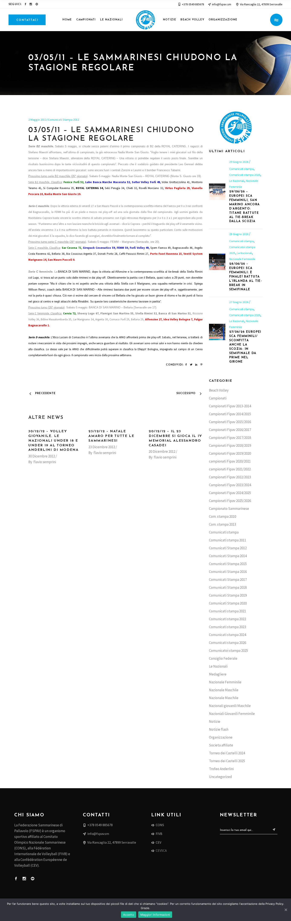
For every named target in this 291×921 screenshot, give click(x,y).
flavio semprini (44, 462)
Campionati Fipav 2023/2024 (230, 485)
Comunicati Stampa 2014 (228, 556)
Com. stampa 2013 (222, 524)
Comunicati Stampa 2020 (228, 603)
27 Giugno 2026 (239, 302)
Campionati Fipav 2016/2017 (230, 429)
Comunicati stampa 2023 (227, 627)
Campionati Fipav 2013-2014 (230, 406)
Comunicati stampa (241, 169)
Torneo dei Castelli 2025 (227, 761)
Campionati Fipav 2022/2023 (230, 477)
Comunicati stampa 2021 (227, 611)
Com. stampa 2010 (222, 516)
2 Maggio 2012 (37, 119)
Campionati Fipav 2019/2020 (230, 453)
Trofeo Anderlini (221, 768)
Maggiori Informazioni (155, 914)
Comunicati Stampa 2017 (228, 579)
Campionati (217, 398)
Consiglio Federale (223, 658)
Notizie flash (218, 729)
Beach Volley (219, 390)
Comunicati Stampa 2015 (228, 563)
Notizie (214, 721)
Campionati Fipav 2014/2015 (230, 414)
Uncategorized (220, 776)
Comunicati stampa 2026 (244, 175)
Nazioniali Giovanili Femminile (232, 713)
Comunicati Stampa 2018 (228, 587)
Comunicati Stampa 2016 (228, 571)
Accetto (128, 914)
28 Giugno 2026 (239, 234)
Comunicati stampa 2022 (227, 619)
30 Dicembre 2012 (41, 456)
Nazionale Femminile (242, 259)
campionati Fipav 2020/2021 (230, 461)
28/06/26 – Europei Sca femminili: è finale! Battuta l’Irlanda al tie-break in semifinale (245, 276)
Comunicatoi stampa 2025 (228, 650)
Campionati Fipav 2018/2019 (230, 445)
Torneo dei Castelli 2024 (227, 753)
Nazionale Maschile (223, 690)
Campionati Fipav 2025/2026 (230, 500)
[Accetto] (286, 910)
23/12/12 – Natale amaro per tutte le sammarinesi (111, 436)
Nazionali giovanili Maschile (230, 705)
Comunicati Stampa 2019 (228, 595)
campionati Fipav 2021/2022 (230, 469)
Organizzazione (220, 737)
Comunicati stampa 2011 (227, 540)
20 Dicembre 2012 (162, 451)
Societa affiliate (221, 745)
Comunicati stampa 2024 (227, 634)
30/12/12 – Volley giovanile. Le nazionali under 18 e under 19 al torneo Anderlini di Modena (53, 441)
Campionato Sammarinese (229, 508)
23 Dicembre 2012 (101, 447)
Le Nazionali (236, 181)
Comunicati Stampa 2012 (63, 119)
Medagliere (217, 674)
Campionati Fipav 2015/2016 (230, 421)
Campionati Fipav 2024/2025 (230, 492)
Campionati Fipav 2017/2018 (230, 437)
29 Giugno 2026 (239, 162)
